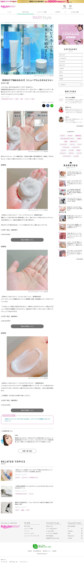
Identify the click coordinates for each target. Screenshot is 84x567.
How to (17, 510)
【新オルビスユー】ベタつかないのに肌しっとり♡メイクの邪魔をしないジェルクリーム (27, 420)
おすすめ (17, 477)
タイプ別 (76, 156)
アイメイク (62, 62)
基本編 (79, 138)
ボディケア (62, 65)
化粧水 (17, 99)
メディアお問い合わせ (51, 528)
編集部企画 (78, 135)
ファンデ (79, 153)
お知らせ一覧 (49, 526)
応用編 (22, 510)
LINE (69, 533)
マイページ (27, 531)
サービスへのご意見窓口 (52, 533)
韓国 (66, 141)
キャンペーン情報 (42, 12)
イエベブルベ (76, 147)
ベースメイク (62, 58)
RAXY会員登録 (71, 526)
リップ (79, 144)
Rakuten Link (71, 535)
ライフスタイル (66, 156)
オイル (28, 510)
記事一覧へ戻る (27, 451)
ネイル (61, 72)
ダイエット (63, 153)
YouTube (70, 538)
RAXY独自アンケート (33, 477)
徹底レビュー (74, 141)
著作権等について (47, 551)
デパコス (71, 153)
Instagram (70, 531)
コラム (61, 75)
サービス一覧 (4, 561)
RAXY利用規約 (49, 535)
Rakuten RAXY (8, 6)
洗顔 (21, 99)
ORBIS (33, 99)
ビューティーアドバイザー (30, 535)
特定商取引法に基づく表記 (52, 538)
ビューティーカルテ (29, 533)
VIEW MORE (79, 126)
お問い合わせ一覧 (13, 561)
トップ (9, 12)
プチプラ (63, 150)
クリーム (27, 99)
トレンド (72, 144)
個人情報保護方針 (37, 551)
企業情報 (30, 551)
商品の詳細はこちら (27, 240)
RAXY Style (25, 12)
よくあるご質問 (75, 12)
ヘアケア (61, 68)
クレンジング (24, 477)
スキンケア (7, 96)
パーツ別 (71, 150)
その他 (61, 79)
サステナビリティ (24, 561)
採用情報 (54, 551)
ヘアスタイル (66, 147)
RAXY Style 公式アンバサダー (7, 99)
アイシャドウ (63, 144)
